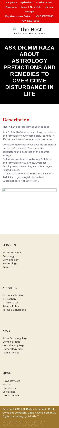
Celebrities (8, 391)
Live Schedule (10, 395)
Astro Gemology (11, 252)
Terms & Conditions (14, 309)
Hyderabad (26, 2)
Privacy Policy (10, 306)
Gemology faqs (11, 341)
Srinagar (29, 11)
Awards (6, 384)
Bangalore (11, 2)
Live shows (9, 388)
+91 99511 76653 (44, 16)
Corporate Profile (12, 295)
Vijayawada (11, 7)
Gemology (8, 256)
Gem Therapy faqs (13, 345)
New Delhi (35, 7)
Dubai (23, 7)
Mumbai (49, 7)
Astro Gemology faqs (14, 338)
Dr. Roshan (9, 299)
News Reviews (11, 380)
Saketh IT (33, 416)
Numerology (9, 263)
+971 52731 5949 (30, 20)
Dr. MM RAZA (10, 302)
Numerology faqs (12, 349)
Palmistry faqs (10, 352)
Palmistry (8, 267)
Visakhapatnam (44, 2)
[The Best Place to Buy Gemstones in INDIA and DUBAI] (29, 30)
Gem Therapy (10, 259)
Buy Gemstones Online (17, 16)
